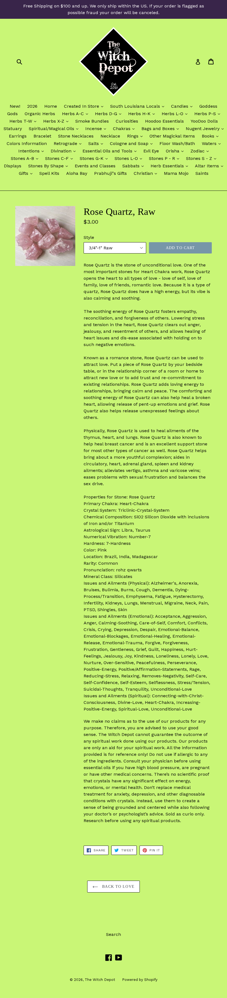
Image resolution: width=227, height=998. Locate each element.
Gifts (27, 173)
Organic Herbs (40, 113)
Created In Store (85, 106)
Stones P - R (165, 158)
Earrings (18, 136)
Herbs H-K (143, 113)
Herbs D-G (109, 113)
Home (50, 106)
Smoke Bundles (92, 121)
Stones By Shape (49, 165)
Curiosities (127, 121)
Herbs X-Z (57, 121)
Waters (212, 143)
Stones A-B (26, 158)
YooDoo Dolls (204, 121)
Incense (97, 128)
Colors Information (27, 143)
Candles (183, 106)
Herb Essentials (171, 165)
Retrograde (69, 143)
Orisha (176, 151)
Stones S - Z (202, 158)
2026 (32, 106)
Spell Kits (49, 173)
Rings (136, 136)
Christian (147, 173)
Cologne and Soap (132, 143)
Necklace (110, 136)
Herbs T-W (24, 121)
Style (89, 237)
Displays (12, 165)
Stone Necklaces (76, 136)
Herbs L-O (176, 113)
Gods (12, 113)
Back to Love (118, 887)
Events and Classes (95, 165)
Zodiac (200, 151)
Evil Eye (151, 151)
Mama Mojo (176, 173)
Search (113, 934)
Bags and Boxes (161, 128)
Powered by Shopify (140, 980)
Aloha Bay (76, 173)
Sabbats (134, 165)
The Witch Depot (100, 980)
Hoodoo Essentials (164, 121)
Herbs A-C (76, 113)
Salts (97, 143)
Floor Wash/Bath (177, 143)
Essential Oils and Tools (110, 151)
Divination (64, 151)
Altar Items (210, 165)
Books (211, 136)
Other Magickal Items (172, 136)
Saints (201, 173)
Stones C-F (60, 158)
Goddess (208, 106)
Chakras (125, 128)
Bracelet (42, 136)
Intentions (32, 151)
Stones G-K (95, 158)
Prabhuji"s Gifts (110, 173)
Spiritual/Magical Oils (55, 128)
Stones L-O (130, 158)
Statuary (13, 128)
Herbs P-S (208, 113)
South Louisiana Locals (138, 106)
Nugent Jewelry (206, 128)
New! (15, 106)
